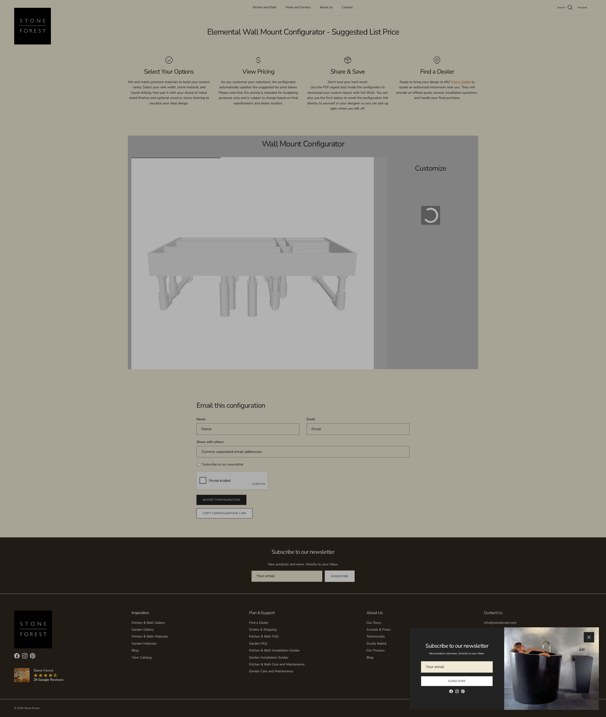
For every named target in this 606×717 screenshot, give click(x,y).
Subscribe (457, 681)
